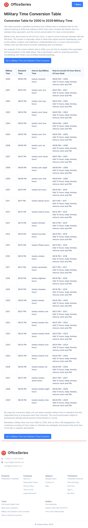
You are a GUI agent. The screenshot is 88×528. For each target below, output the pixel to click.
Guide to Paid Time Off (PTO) (56, 508)
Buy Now (70, 493)
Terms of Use (28, 490)
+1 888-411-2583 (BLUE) (13, 459)
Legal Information (29, 493)
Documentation (51, 504)
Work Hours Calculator (9, 508)
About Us (26, 479)
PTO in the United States (54, 511)
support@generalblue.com (14, 462)
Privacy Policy (28, 486)
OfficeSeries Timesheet (10, 479)
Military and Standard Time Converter (15, 511)
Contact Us (49, 482)
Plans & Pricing (72, 482)
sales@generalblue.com (13, 466)
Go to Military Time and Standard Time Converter (27, 60)
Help (47, 486)
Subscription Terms (30, 482)
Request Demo (50, 479)
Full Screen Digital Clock (10, 504)
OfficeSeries (20, 4)
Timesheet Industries (75, 479)
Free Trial (70, 486)
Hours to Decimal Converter (11, 515)
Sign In (70, 490)
